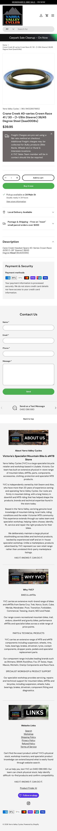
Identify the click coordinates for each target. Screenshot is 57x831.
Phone (5, 348)
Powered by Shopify (31, 824)
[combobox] (28, 29)
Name (5, 322)
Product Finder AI (28, 788)
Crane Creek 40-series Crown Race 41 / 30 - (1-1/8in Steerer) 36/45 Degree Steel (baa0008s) (28, 48)
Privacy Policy (28, 740)
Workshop (28, 734)
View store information (16, 201)
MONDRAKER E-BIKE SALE (24, 2)
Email (5, 335)
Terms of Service (29, 746)
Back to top (28, 419)
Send (28, 391)
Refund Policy (28, 743)
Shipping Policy (28, 737)
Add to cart (38, 178)
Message (6, 361)
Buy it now (28, 186)
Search (28, 730)
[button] (47, 15)
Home (5, 45)
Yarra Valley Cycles (11, 109)
